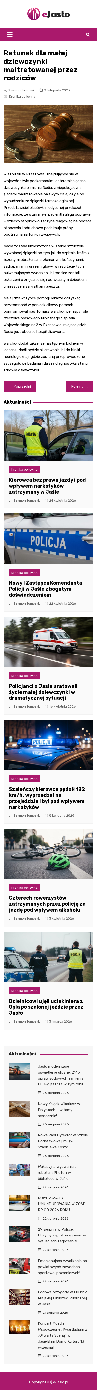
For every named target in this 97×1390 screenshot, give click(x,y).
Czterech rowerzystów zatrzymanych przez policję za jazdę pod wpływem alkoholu (47, 904)
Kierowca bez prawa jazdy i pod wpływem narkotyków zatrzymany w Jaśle (47, 486)
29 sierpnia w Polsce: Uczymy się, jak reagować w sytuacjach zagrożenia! (62, 1235)
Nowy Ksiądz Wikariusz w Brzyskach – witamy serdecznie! (59, 1110)
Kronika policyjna (22, 96)
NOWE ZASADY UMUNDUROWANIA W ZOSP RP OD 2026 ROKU (61, 1204)
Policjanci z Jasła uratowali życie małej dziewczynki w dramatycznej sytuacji (43, 692)
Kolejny (77, 386)
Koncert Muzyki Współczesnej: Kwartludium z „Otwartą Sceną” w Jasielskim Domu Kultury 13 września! (62, 1335)
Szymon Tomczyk (21, 90)
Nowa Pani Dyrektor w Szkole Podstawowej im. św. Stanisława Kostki (63, 1141)
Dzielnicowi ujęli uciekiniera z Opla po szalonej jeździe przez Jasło (46, 1007)
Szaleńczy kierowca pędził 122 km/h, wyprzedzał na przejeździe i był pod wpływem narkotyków (47, 798)
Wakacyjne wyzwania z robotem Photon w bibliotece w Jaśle (57, 1172)
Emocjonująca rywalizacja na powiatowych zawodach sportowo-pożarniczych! (62, 1267)
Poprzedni (22, 386)
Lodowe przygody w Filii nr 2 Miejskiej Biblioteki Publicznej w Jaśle (62, 1298)
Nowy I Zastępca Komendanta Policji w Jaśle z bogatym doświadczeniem (45, 589)
